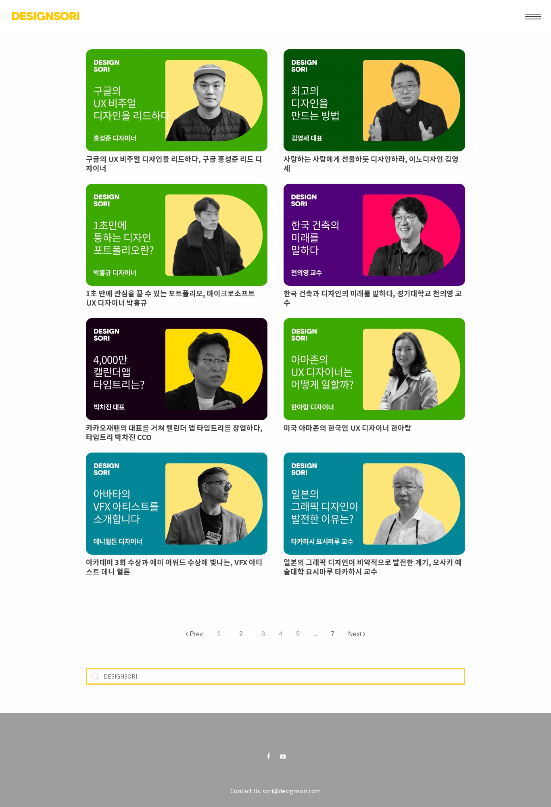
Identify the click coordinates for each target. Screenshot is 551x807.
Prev (195, 633)
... (315, 634)
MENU (533, 16)
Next (355, 633)
